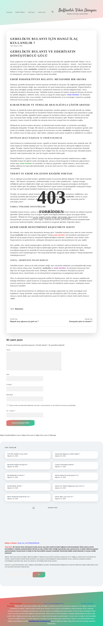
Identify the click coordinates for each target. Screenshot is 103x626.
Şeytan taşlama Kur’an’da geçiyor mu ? (67, 475)
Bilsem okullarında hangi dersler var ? (18, 496)
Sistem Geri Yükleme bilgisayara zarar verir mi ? (69, 486)
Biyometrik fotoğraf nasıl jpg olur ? (17, 464)
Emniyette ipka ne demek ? (80, 321)
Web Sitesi (9, 394)
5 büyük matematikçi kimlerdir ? (64, 464)
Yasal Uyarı (31, 12)
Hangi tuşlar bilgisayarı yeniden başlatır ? (67, 454)
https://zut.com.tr (28, 435)
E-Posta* (9, 384)
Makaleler (19, 309)
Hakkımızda (41, 12)
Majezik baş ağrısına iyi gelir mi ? (24, 321)
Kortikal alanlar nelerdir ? (14, 486)
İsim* (7, 374)
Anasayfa (9, 12)
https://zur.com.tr (42, 435)
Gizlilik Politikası (20, 12)
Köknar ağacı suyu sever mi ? (64, 496)
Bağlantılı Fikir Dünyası (78, 10)
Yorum (8, 350)
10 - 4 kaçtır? (10, 411)
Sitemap (52, 435)
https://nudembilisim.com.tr (10, 435)
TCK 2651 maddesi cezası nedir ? (17, 454)
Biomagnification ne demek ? (16, 475)
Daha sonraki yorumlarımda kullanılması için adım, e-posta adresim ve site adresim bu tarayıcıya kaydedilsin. (42, 405)
